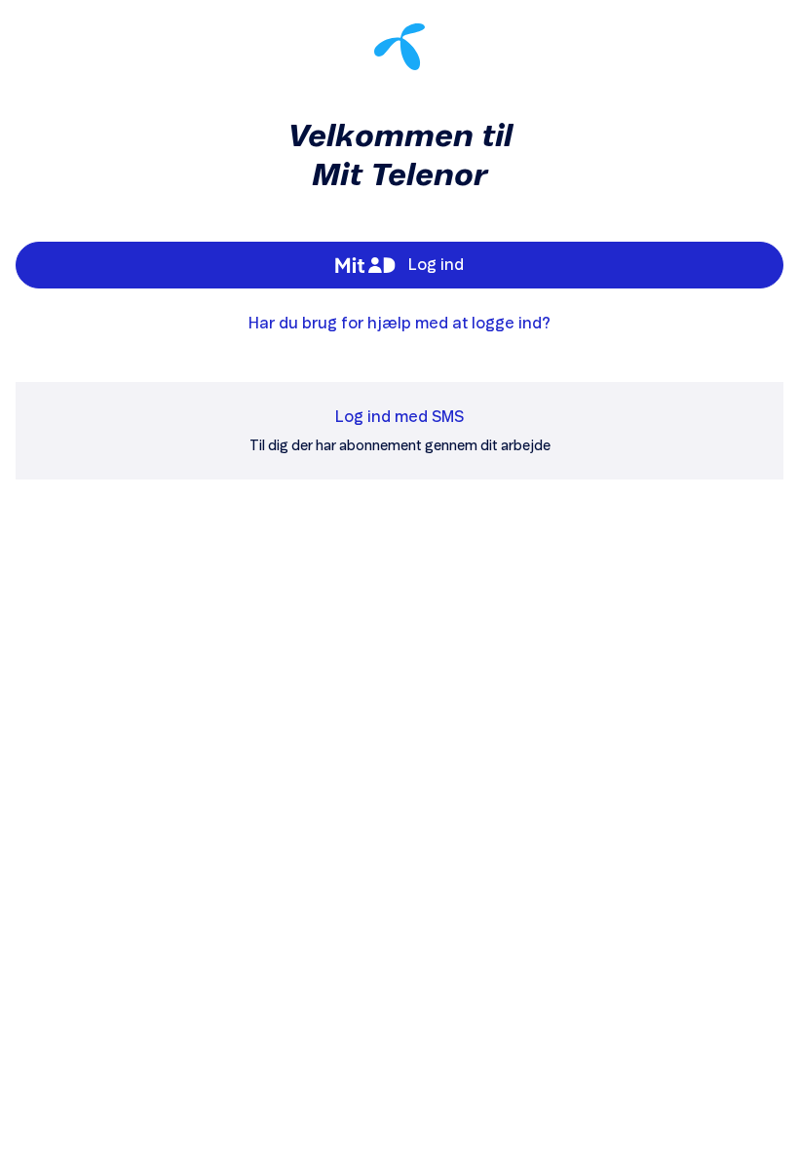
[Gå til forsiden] (399, 46)
